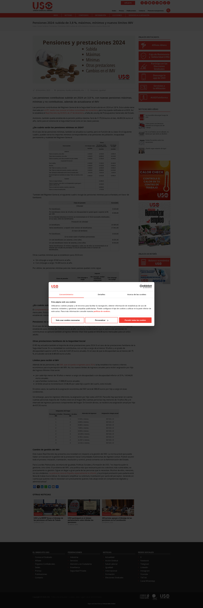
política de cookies (102, 311)
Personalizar (100, 320)
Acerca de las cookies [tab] (136, 294)
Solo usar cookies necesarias (68, 320)
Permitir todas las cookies (135, 320)
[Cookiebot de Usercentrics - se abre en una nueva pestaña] (141, 286)
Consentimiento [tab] (66, 294)
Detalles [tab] (101, 294)
